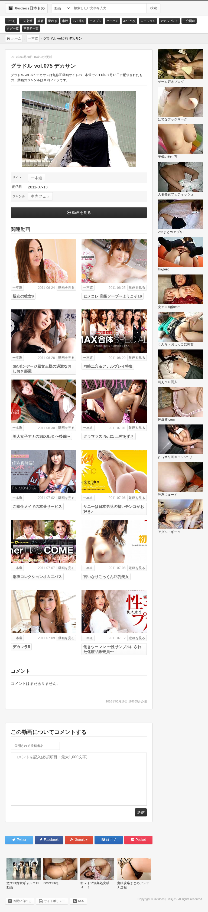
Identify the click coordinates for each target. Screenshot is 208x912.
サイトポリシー (54, 901)
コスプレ (96, 20)
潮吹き (52, 20)
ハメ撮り (79, 20)
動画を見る (81, 212)
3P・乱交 (129, 20)
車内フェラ (40, 196)
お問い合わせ (22, 901)
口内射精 (26, 20)
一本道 (36, 178)
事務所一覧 (31, 28)
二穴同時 (189, 20)
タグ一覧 (13, 28)
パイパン (112, 20)
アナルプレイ (169, 20)
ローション (148, 20)
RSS (81, 901)
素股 (65, 20)
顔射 (40, 20)
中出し (11, 20)
